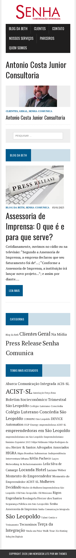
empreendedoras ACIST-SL (52, 424)
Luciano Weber (56, 470)
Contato (58, 28)
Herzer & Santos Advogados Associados (40, 447)
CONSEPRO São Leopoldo (37, 419)
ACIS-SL (63, 384)
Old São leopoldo (26, 493)
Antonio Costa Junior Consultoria (35, 117)
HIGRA (11, 453)
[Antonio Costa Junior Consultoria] (38, 104)
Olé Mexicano (45, 493)
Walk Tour (49, 531)
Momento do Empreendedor (29, 476)
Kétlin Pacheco (40, 458)
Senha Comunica (40, 111)
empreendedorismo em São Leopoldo (24, 436)
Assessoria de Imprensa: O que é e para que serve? (35, 226)
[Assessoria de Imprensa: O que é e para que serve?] (35, 201)
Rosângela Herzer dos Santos (42, 498)
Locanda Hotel (32, 469)
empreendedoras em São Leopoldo (38, 430)
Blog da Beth (18, 28)
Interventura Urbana (17, 458)
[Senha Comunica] (38, 12)
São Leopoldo (23, 516)
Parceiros (47, 38)
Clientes (40, 28)
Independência (57, 453)
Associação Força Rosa (44, 392)
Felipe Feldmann (39, 442)
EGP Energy (31, 424)
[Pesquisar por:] (38, 135)
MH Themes (61, 553)
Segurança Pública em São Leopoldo (27, 504)
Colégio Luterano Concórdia (46, 406)
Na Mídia (59, 334)
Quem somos (18, 47)
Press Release (24, 343)
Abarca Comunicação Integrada (31, 383)
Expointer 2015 (23, 442)
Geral (23, 111)
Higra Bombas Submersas (32, 453)
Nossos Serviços (21, 38)
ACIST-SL (19, 391)
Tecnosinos (28, 524)
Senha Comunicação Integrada (53, 509)
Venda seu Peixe (34, 530)
